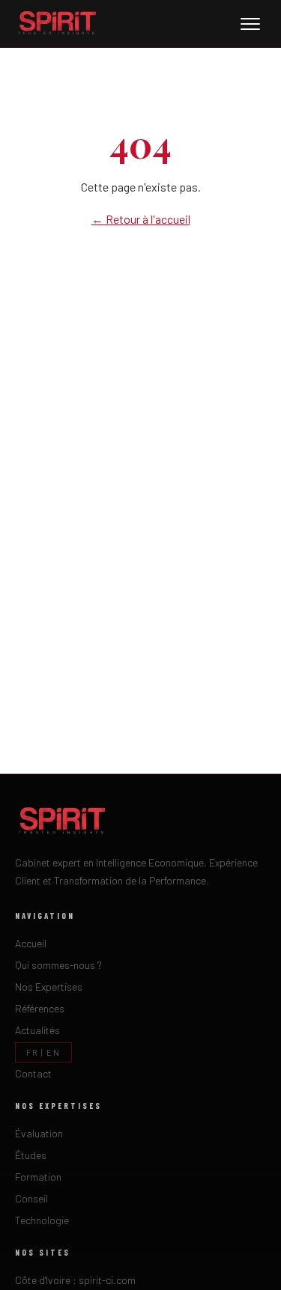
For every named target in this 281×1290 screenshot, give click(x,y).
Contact (33, 1073)
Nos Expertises (48, 986)
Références (39, 1008)
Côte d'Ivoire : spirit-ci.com (75, 1280)
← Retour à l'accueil (140, 219)
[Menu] (250, 23)
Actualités (37, 1030)
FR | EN (43, 1052)
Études (30, 1155)
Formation (38, 1176)
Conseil (31, 1198)
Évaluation (39, 1133)
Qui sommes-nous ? (58, 965)
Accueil (30, 943)
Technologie (42, 1220)
